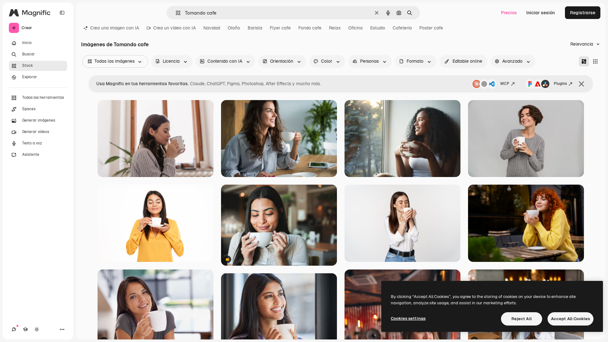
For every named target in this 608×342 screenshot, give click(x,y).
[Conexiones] (14, 329)
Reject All (521, 318)
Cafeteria (402, 28)
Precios (509, 13)
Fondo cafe (309, 28)
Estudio (377, 28)
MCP (504, 83)
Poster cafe (431, 28)
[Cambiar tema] (37, 329)
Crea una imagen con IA (114, 28)
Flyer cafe (280, 28)
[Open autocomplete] (175, 12)
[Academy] (25, 329)
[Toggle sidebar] (62, 13)
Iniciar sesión (540, 13)
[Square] (595, 61)
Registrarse (582, 13)
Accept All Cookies (570, 318)
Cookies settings (408, 318)
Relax (335, 28)
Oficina (355, 28)
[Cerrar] (581, 84)
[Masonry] (584, 61)
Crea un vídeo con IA (174, 28)
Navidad (211, 28)
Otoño (234, 28)
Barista (255, 28)
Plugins (560, 83)
